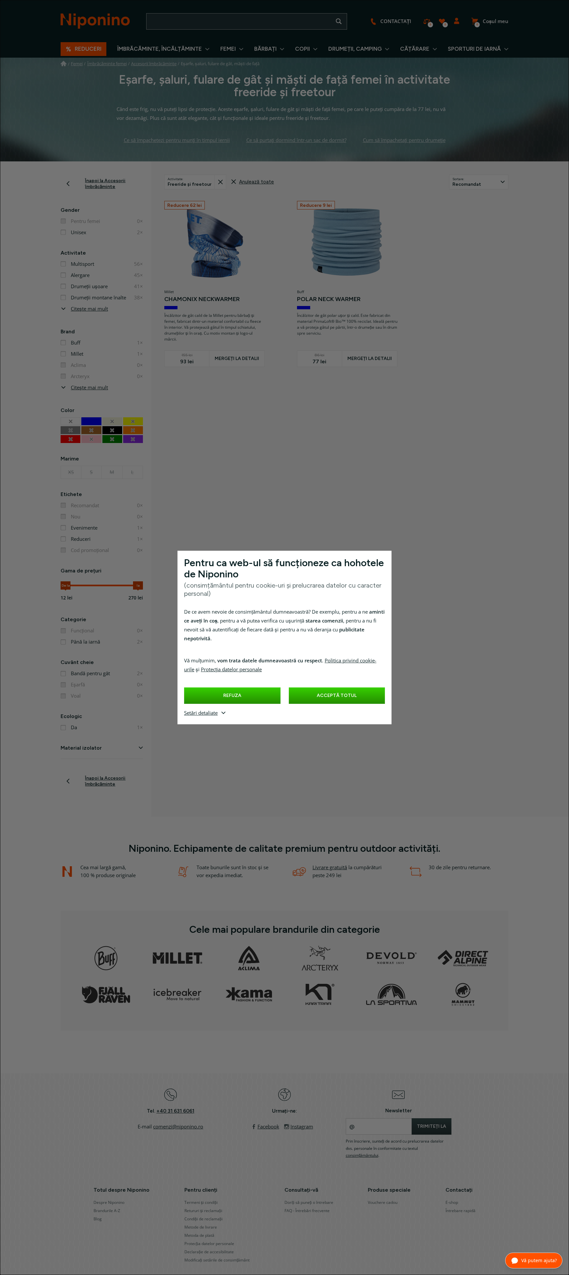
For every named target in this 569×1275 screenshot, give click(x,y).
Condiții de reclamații (203, 1219)
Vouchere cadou (382, 1203)
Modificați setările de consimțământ (217, 1260)
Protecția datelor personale (231, 669)
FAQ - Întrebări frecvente (307, 1211)
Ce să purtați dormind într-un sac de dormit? (296, 140)
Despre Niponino (109, 1203)
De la (66, 585)
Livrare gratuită (329, 867)
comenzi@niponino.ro (178, 1126)
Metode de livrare (200, 1227)
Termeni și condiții (201, 1203)
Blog (98, 1219)
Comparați (427, 21)
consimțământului (362, 1155)
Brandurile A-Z (107, 1211)
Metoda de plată (199, 1235)
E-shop (452, 1203)
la (138, 585)
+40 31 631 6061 (175, 1111)
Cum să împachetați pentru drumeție (404, 140)
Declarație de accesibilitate (209, 1252)
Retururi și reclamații (203, 1211)
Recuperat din (220, 182)
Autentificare (456, 21)
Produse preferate (441, 21)
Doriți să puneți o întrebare (308, 1203)
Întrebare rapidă (460, 1211)
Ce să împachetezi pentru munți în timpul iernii (177, 140)
